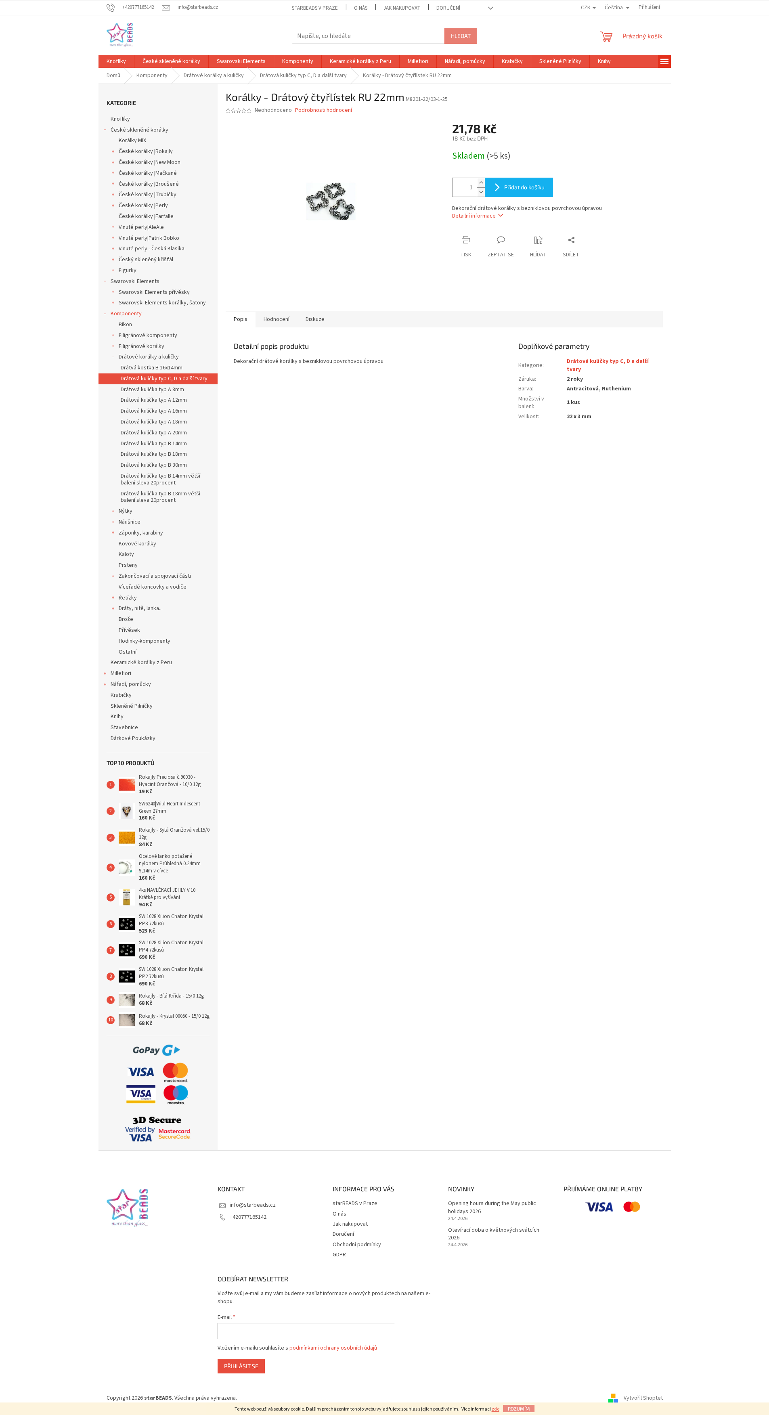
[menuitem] (116, 61)
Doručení (448, 8)
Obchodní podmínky (357, 1245)
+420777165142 (248, 1217)
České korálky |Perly (143, 205)
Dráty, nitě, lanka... (141, 608)
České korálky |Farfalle (146, 216)
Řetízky (128, 598)
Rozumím (519, 1408)
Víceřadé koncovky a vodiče (152, 587)
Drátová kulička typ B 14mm (154, 444)
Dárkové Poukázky (133, 738)
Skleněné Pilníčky (132, 706)
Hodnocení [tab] (276, 319)
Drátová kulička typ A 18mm (154, 422)
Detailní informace (474, 216)
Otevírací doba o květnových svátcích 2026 (493, 1234)
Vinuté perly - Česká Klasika (151, 249)
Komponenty (126, 314)
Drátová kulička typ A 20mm (154, 433)
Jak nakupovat (401, 8)
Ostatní (127, 652)
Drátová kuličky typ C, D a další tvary (164, 379)
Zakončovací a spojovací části (155, 576)
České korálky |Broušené (149, 184)
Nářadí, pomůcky (131, 684)
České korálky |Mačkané (148, 173)
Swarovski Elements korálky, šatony (162, 303)
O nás (360, 8)
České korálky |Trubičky (147, 195)
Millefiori (121, 673)
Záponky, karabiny (141, 533)
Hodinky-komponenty (144, 641)
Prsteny (128, 565)
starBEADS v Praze (315, 8)
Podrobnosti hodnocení (323, 110)
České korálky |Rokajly (146, 151)
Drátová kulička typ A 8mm (152, 390)
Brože (126, 619)
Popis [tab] (240, 319)
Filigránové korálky (141, 346)
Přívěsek (129, 630)
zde (495, 1409)
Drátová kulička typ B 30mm (154, 465)
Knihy (117, 717)
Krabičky (121, 695)
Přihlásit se (241, 1366)
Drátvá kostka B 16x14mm (151, 368)
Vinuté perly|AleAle (141, 227)
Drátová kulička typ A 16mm (154, 411)
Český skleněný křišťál (146, 260)
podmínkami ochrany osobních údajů (333, 1348)
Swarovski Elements (135, 281)
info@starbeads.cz (253, 1205)
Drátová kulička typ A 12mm (154, 400)
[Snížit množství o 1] (481, 192)
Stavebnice (124, 727)
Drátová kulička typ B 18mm (154, 454)
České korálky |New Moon (149, 162)
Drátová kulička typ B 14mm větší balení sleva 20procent (160, 479)
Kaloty (126, 554)
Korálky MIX (132, 140)
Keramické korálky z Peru (141, 662)
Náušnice (129, 522)
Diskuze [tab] (315, 319)
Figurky (127, 270)
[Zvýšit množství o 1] (481, 182)
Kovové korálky (137, 544)
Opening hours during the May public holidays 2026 (492, 1207)
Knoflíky (120, 119)
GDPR (339, 1255)
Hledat (461, 35)
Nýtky (125, 511)
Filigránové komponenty (148, 335)
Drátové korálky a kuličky (149, 357)
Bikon (125, 325)
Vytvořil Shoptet (643, 1398)
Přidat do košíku (524, 187)
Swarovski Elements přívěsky (154, 292)
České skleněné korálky (139, 130)
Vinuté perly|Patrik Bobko (149, 238)
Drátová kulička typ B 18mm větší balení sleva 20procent (160, 497)
